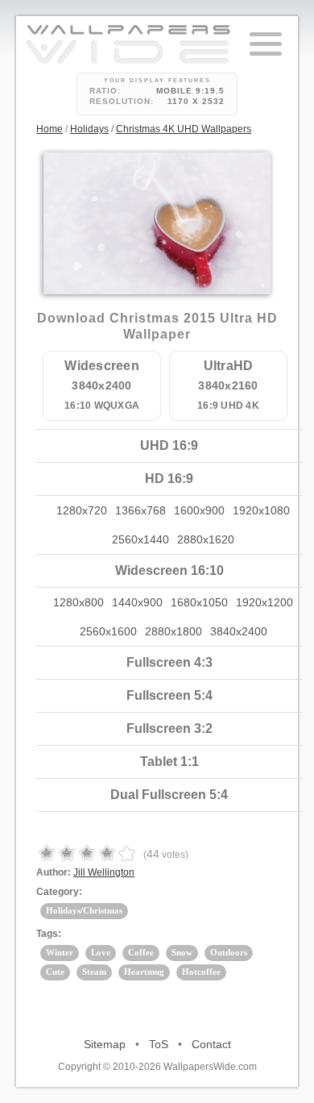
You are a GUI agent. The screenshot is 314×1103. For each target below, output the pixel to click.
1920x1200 (264, 602)
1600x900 (199, 510)
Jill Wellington (103, 872)
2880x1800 (173, 631)
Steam (94, 971)
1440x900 (137, 602)
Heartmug (144, 971)
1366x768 (140, 510)
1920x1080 (261, 510)
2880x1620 (205, 539)
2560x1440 (140, 539)
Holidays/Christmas (84, 910)
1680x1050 (199, 602)
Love (100, 952)
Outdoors (228, 952)
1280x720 (81, 510)
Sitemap (105, 1044)
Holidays (89, 129)
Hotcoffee (201, 971)
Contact (211, 1044)
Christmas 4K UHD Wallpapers (183, 129)
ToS (158, 1044)
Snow (181, 952)
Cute (55, 971)
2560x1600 (108, 631)
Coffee (141, 952)
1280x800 (78, 602)
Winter (59, 952)
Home (49, 129)
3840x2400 (238, 631)
